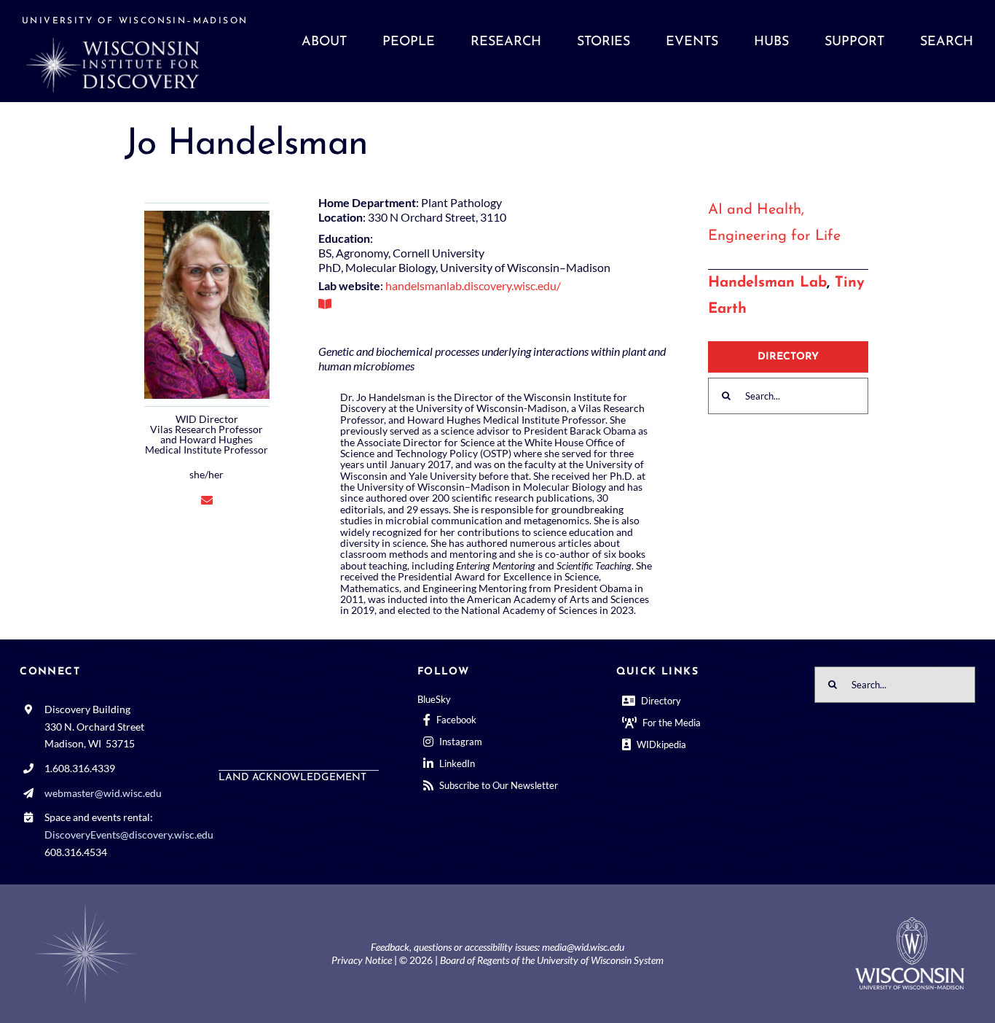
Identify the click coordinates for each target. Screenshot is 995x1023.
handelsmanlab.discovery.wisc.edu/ (473, 285)
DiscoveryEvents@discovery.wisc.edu (128, 834)
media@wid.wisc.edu (583, 947)
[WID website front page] (141, 51)
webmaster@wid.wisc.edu (103, 793)
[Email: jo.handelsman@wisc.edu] (207, 500)
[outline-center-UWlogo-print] (909, 923)
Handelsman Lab (767, 283)
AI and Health (754, 210)
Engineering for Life (774, 236)
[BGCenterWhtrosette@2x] (85, 904)
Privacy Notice (361, 960)
